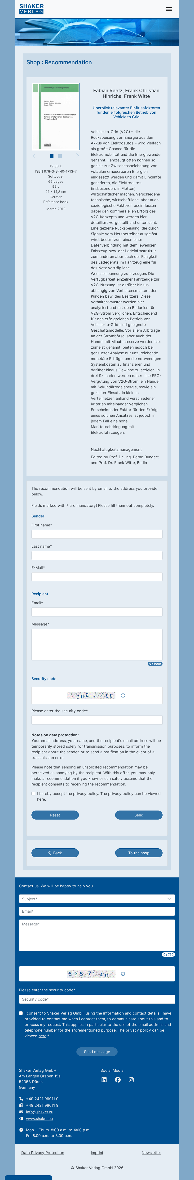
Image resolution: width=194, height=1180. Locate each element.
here (41, 799)
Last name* (41, 546)
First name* (41, 525)
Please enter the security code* (59, 710)
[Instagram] (131, 1079)
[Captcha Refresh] (123, 695)
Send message (97, 1051)
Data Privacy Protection (42, 1152)
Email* (37, 602)
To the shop (139, 852)
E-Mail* (38, 567)
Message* (40, 624)
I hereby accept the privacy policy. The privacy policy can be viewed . (99, 796)
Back (57, 852)
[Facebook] (117, 1079)
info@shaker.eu (39, 1112)
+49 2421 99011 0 (42, 1098)
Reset (55, 815)
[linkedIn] (104, 1079)
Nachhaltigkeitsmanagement (116, 449)
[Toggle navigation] (169, 9)
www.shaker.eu (39, 1118)
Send (138, 815)
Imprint (97, 1152)
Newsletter (151, 1152)
